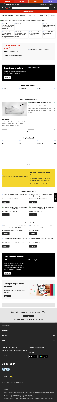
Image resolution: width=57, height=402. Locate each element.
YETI (20, 143)
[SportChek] (21, 1)
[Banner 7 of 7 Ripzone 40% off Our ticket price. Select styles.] (49, 34)
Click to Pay (7, 273)
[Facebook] (3, 364)
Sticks (38, 91)
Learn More (7, 296)
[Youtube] (14, 364)
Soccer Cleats (32, 15)
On (55, 143)
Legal (3, 340)
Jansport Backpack (20, 15)
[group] (14, 116)
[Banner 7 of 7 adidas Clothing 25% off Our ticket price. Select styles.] (35, 34)
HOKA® (53, 15)
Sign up (5, 355)
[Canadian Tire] (7, 1)
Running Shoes (43, 15)
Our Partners (5, 330)
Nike (3, 143)
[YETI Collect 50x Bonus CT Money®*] (41, 51)
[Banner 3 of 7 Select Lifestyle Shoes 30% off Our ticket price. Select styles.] (49, 26)
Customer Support (6, 325)
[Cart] (54, 8)
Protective (22, 91)
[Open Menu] (2, 8)
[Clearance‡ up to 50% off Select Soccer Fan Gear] (15, 177)
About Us (4, 335)
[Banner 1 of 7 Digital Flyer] (19, 23)
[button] (46, 8)
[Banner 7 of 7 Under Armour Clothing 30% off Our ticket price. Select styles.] (21, 36)
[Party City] (50, 1)
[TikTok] (7, 364)
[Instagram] (11, 364)
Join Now (40, 319)
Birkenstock (40, 143)
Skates (4, 91)
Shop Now (7, 77)
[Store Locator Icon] (4, 4)
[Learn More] (41, 290)
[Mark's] (35, 1)
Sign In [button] (28, 316)
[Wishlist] (51, 8)
